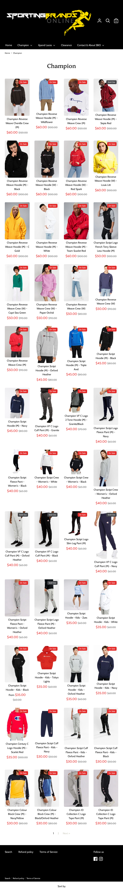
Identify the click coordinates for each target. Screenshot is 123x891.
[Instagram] (101, 858)
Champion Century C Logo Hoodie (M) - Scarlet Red (17, 747)
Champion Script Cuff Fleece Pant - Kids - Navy (46, 747)
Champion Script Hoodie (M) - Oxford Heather (47, 370)
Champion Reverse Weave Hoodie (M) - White (47, 246)
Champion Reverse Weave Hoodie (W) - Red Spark (76, 185)
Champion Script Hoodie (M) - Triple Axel (76, 365)
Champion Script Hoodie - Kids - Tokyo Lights (47, 677)
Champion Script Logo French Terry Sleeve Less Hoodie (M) (106, 246)
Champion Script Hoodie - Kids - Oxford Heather (76, 689)
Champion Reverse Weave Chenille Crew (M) (17, 123)
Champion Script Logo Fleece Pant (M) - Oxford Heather (47, 623)
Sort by (62, 886)
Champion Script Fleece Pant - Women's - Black (17, 481)
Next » (66, 833)
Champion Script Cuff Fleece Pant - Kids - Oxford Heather (76, 752)
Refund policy (25, 851)
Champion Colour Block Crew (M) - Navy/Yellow (17, 814)
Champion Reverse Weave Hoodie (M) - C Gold (17, 246)
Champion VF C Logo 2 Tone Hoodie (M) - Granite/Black (76, 420)
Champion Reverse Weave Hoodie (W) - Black (47, 185)
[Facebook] (96, 858)
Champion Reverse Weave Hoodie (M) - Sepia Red (106, 119)
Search (8, 851)
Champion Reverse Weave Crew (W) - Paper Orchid (46, 308)
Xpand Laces (45, 45)
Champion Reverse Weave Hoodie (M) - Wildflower (47, 118)
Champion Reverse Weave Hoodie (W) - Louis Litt (106, 180)
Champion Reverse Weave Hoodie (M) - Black (17, 185)
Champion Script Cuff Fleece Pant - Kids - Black (105, 752)
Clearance (66, 45)
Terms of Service (48, 851)
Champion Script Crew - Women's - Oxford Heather (106, 493)
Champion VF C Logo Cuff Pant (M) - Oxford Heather (17, 555)
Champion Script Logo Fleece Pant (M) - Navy (106, 432)
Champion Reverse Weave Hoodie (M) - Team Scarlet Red (76, 246)
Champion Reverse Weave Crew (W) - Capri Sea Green (17, 308)
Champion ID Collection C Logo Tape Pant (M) (76, 814)
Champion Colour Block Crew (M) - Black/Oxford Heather (46, 814)
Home (8, 45)
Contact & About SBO (89, 45)
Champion (23, 45)
